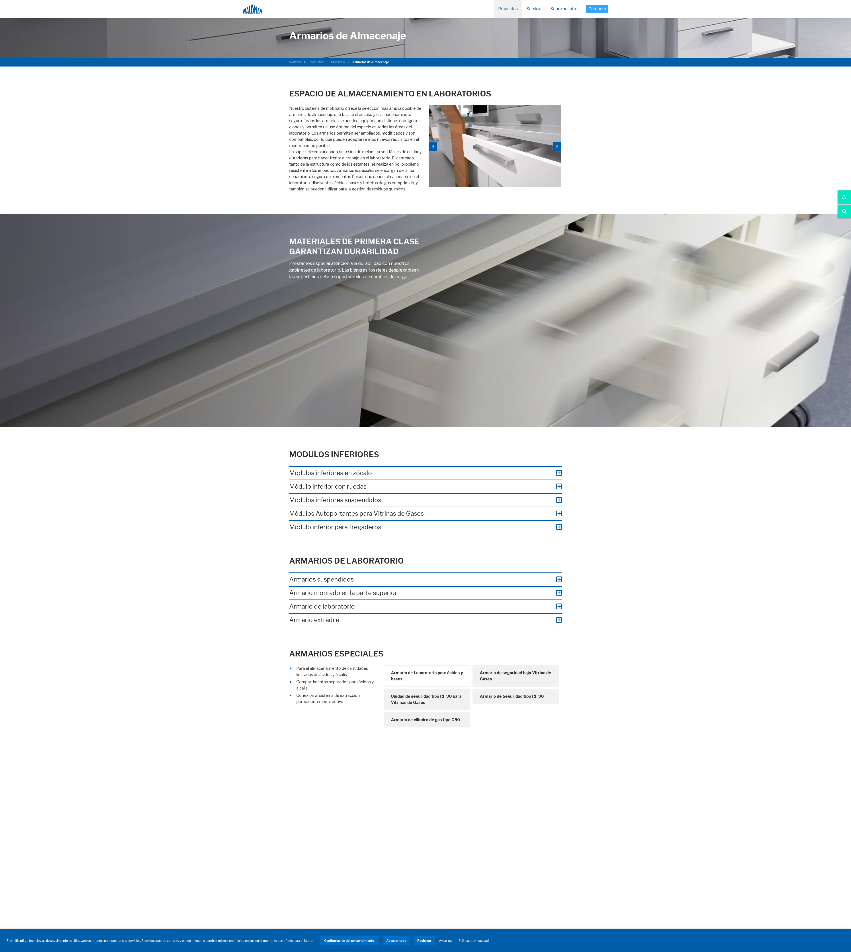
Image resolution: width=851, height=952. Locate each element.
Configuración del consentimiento (349, 940)
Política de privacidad (474, 940)
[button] (434, 146)
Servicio (534, 8)
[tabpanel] (333, 685)
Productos (508, 8)
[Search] (844, 211)
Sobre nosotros (565, 8)
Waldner (295, 62)
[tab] (427, 676)
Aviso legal (446, 940)
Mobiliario (338, 62)
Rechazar (424, 940)
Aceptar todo (396, 940)
